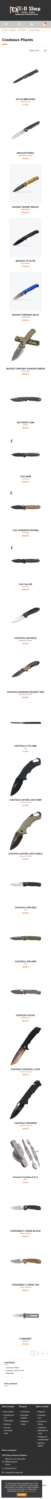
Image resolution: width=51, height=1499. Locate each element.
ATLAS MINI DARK (25, 99)
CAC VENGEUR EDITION (25, 530)
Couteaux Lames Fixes (15, 1370)
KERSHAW (25, 1341)
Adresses (7, 1424)
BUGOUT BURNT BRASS (25, 207)
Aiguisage (10, 1373)
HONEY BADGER (25, 1233)
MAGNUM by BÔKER (25, 155)
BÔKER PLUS (25, 101)
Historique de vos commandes (9, 1418)
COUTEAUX (9, 1363)
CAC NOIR (25, 476)
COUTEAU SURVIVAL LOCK (25, 1069)
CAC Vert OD (25, 584)
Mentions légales (41, 1444)
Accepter (21, 1495)
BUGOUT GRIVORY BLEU (25, 315)
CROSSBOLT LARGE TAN (25, 1285)
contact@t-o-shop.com (14, 1472)
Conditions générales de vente (43, 1430)
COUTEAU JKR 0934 (25, 907)
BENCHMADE (25, 209)
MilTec (25, 1179)
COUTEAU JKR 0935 (25, 961)
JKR (25, 748)
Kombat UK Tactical (25, 802)
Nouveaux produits (25, 1416)
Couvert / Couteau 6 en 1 (25, 1177)
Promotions (25, 1412)
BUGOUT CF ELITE (25, 261)
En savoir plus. (30, 1491)
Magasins (41, 1412)
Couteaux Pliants (12, 1368)
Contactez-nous (42, 1416)
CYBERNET (25, 1339)
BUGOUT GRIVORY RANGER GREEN (25, 369)
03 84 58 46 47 (11, 1468)
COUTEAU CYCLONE (25, 746)
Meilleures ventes (25, 1422)
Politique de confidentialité (43, 1438)
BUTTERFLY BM (25, 422)
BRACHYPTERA (25, 153)
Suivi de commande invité (8, 1430)
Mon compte (8, 1412)
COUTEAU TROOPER (25, 1123)
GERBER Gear (25, 1018)
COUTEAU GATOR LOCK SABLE (25, 854)
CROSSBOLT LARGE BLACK (25, 1231)
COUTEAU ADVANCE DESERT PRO (25, 692)
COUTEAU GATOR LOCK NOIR (26, 800)
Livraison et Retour (42, 1422)
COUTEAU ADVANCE (25, 638)
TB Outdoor (25, 479)
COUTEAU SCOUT (25, 1015)
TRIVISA (25, 425)
